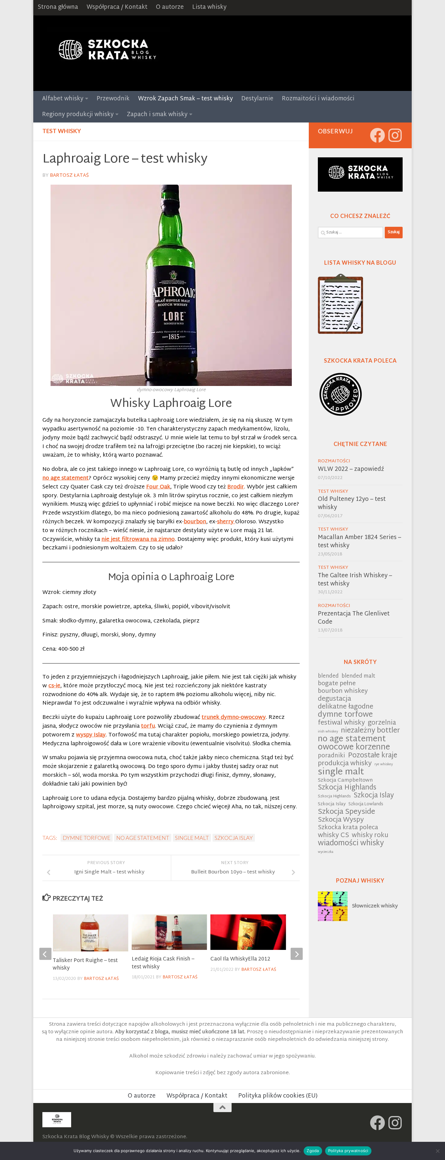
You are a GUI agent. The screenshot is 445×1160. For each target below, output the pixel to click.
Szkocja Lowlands (365, 804)
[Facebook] (377, 135)
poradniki (331, 756)
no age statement (142, 837)
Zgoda (313, 1150)
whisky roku (370, 836)
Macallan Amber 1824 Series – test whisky (359, 541)
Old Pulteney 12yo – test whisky (352, 503)
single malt (192, 837)
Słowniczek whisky (375, 906)
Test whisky (61, 130)
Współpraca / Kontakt (117, 7)
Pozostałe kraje (372, 756)
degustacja (334, 699)
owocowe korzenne (354, 748)
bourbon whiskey (343, 692)
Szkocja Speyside (346, 812)
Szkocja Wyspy (341, 820)
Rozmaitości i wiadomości (318, 99)
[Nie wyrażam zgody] (437, 1151)
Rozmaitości (334, 461)
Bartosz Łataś (69, 175)
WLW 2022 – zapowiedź (351, 469)
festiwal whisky (341, 723)
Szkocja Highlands (347, 788)
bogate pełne (337, 684)
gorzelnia (382, 723)
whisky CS (333, 836)
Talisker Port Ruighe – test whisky (85, 964)
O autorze (170, 7)
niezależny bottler (370, 731)
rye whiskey (383, 764)
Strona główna (58, 7)
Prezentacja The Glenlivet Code (354, 618)
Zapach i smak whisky (157, 114)
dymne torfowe (86, 837)
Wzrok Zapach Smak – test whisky (185, 99)
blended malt (358, 676)
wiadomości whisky (351, 843)
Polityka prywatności (348, 1150)
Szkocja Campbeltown (345, 780)
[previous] (45, 954)
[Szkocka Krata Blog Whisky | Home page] (106, 53)
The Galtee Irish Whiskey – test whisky (355, 580)
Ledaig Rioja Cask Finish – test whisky (163, 963)
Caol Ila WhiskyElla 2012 (240, 959)
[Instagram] (395, 135)
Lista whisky (209, 7)
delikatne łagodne (345, 707)
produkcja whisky (345, 764)
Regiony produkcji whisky (78, 114)
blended (328, 676)
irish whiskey (328, 732)
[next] (297, 954)
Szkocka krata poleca (348, 828)
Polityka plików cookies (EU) (278, 1096)
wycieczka (325, 852)
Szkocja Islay (234, 837)
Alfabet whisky (62, 99)
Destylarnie (257, 99)
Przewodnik (113, 99)
